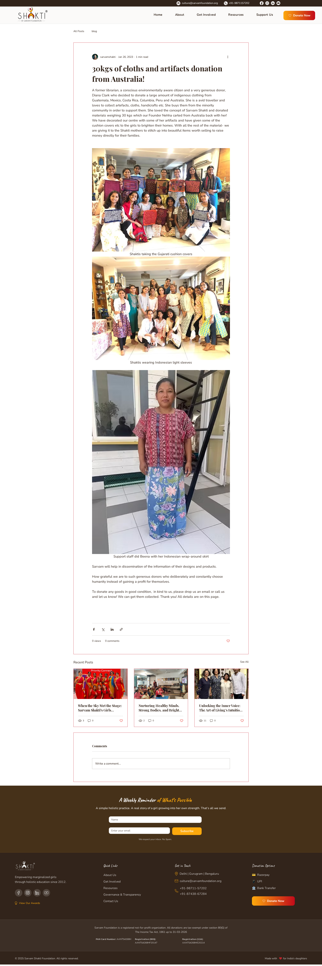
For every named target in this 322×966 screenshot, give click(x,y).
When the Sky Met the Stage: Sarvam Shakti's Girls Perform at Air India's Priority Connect (100, 707)
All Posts (78, 31)
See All (244, 662)
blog (94, 31)
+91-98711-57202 (193, 888)
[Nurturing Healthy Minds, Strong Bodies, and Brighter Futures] (161, 684)
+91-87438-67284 (193, 894)
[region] (18, 892)
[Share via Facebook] (94, 629)
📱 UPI (257, 881)
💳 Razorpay (260, 875)
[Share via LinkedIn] (112, 629)
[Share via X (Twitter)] (103, 629)
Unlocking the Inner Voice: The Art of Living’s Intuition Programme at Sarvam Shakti (220, 707)
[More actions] (227, 57)
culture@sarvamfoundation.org (200, 3)
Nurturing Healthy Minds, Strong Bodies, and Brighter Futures (161, 707)
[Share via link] (121, 629)
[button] (210, 15)
